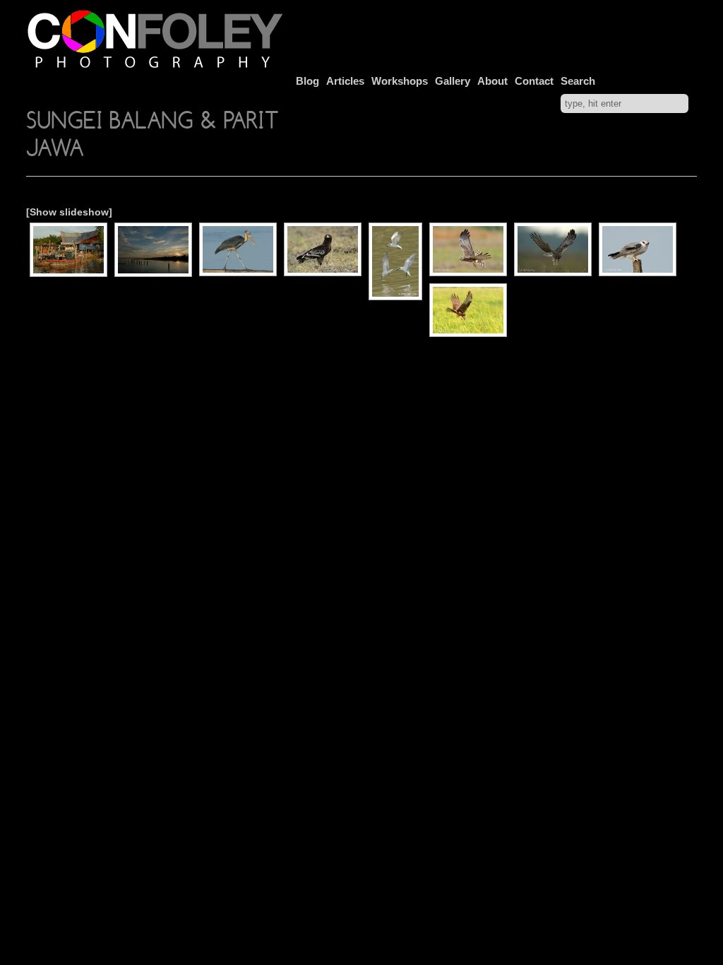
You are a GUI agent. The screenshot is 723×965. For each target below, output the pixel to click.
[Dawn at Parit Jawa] (68, 249)
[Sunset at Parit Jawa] (153, 249)
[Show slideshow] (69, 212)
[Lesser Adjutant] (238, 249)
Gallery (452, 81)
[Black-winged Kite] (637, 249)
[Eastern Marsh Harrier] (468, 310)
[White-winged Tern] (395, 261)
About (492, 81)
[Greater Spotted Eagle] (322, 249)
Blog (307, 81)
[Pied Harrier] (468, 249)
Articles (345, 81)
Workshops (399, 81)
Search (578, 81)
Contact (534, 81)
